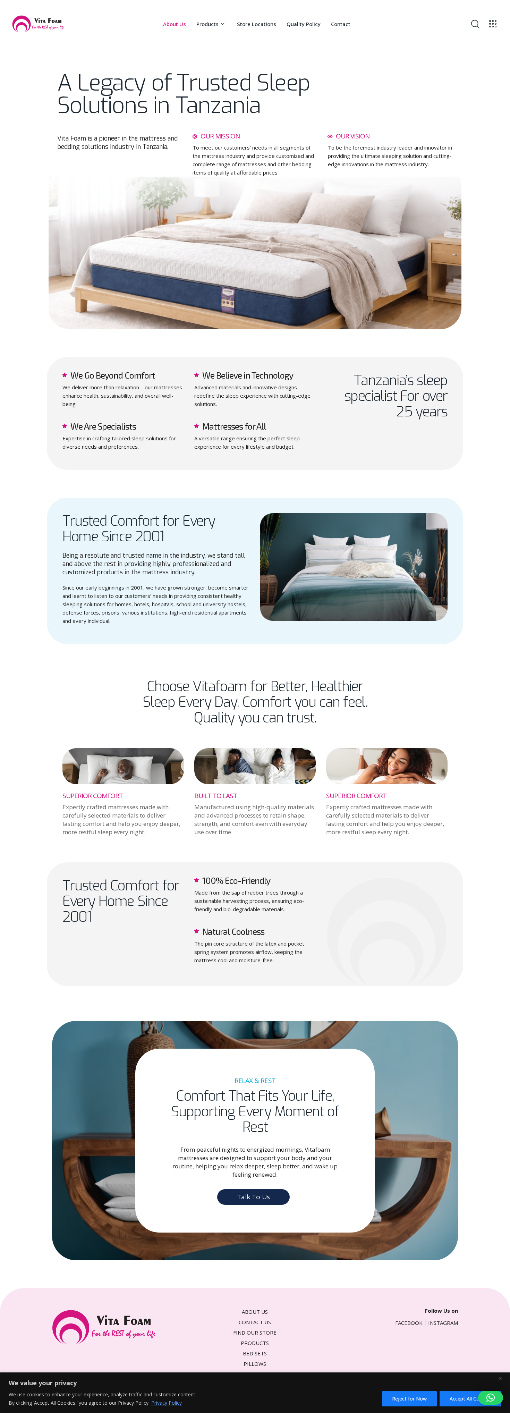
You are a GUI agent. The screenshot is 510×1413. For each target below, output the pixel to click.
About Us (174, 23)
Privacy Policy (166, 1402)
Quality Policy (304, 23)
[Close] (503, 1378)
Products (207, 23)
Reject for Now (409, 1398)
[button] (490, 1398)
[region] (255, 1392)
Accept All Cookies (470, 1398)
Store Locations (256, 23)
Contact (340, 23)
